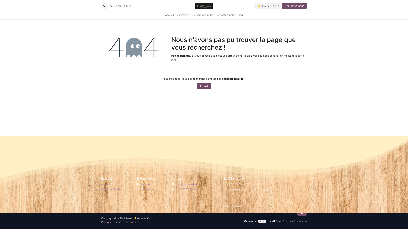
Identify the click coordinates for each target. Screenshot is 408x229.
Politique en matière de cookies (120, 222)
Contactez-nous (294, 5)
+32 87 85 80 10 (186, 189)
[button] (104, 6)
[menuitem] (169, 15)
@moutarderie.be (189, 184)
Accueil (204, 86)
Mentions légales (111, 189)
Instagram (147, 189)
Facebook (147, 184)
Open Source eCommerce (291, 221)
